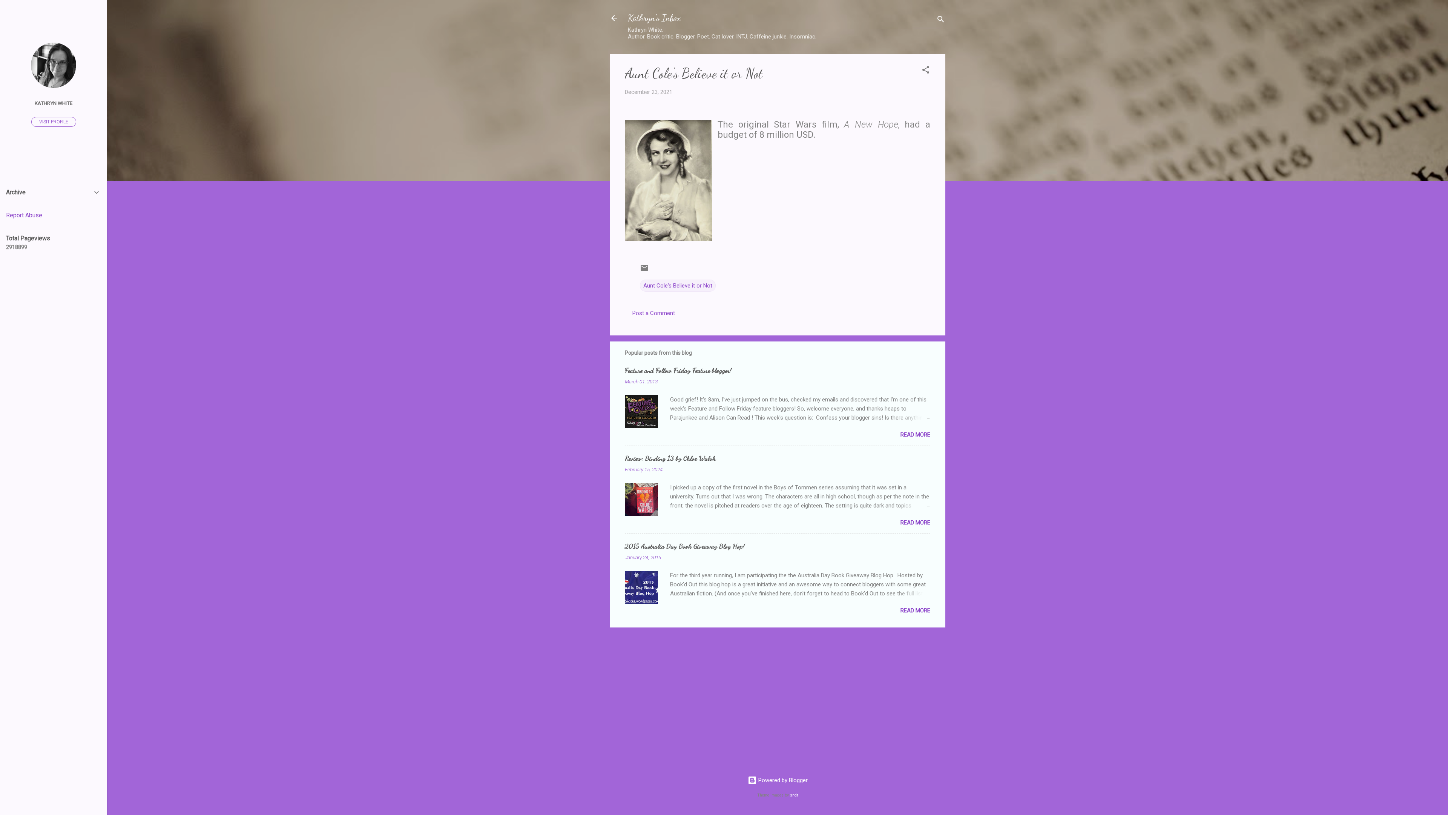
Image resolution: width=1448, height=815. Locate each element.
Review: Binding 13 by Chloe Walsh (670, 458)
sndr (794, 795)
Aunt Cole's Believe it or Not (677, 285)
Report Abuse (24, 215)
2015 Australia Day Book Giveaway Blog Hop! (685, 546)
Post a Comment (653, 313)
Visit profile (53, 122)
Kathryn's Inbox (654, 17)
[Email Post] (644, 270)
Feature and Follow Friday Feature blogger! (678, 370)
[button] (925, 71)
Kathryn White (53, 103)
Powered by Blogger (782, 780)
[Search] (940, 20)
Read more (915, 434)
